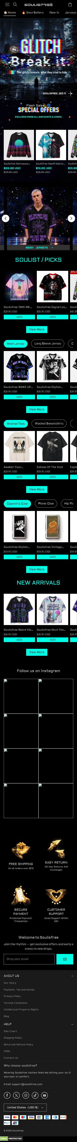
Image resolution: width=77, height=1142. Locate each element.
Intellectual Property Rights (21, 1009)
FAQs (7, 1051)
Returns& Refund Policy (18, 1044)
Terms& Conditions (15, 1003)
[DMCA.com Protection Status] (11, 1140)
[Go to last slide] (5, 218)
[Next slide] (71, 218)
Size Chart (10, 1031)
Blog (6, 1016)
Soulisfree (18, 1130)
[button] (7, 4)
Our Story (10, 982)
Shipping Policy (13, 1037)
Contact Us (11, 1057)
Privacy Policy (12, 996)
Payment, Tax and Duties (19, 989)
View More (36, 329)
